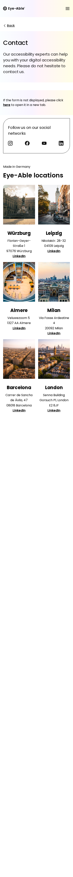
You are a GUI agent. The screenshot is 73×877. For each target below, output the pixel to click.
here (6, 105)
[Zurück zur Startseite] (14, 8)
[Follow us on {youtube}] (45, 144)
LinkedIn (19, 256)
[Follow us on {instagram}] (11, 144)
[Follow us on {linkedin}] (62, 144)
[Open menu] (67, 8)
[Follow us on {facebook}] (28, 144)
